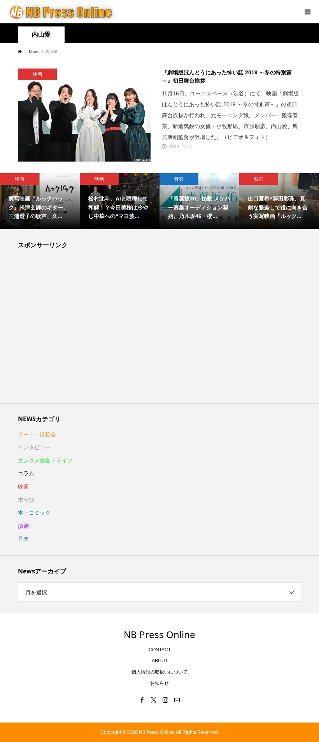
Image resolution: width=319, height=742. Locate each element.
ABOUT (160, 660)
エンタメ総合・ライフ (45, 460)
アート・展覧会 (37, 434)
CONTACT (160, 649)
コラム (26, 473)
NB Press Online (159, 634)
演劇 (23, 526)
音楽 (23, 539)
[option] (40, 201)
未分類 (26, 500)
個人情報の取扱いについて (159, 672)
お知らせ (159, 683)
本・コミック (34, 513)
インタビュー (34, 447)
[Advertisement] (159, 327)
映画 (23, 487)
